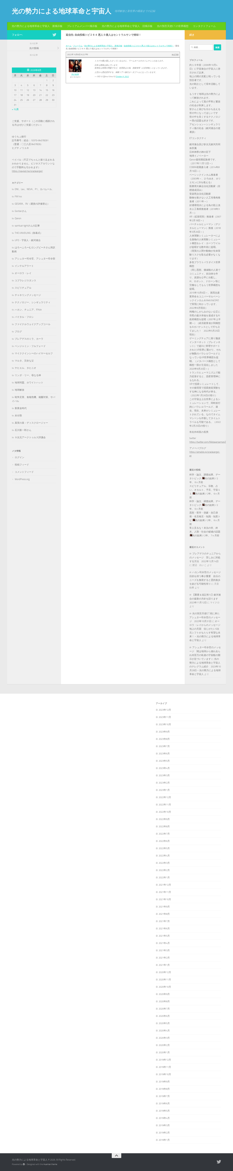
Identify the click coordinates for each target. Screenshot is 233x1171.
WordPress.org (22, 479)
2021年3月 (164, 950)
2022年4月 (164, 855)
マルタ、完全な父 (24, 360)
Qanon (18, 218)
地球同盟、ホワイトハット (29, 382)
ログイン (19, 457)
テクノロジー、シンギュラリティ (32, 302)
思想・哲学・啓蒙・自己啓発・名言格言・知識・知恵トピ (204, 516)
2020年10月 (165, 986)
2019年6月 (164, 1103)
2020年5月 (164, 1023)
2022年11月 (165, 804)
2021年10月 (165, 899)
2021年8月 (164, 914)
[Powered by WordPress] (24, 1164)
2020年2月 (164, 1045)
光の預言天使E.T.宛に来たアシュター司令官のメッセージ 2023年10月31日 (204, 617)
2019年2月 (164, 1132)
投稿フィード (22, 464)
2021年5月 (164, 935)
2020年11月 (165, 979)
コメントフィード (24, 472)
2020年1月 (164, 1052)
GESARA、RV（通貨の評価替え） (32, 203)
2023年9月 (164, 731)
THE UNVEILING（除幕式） (28, 233)
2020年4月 (164, 1030)
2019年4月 (164, 1118)
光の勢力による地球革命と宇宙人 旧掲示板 (127, 26)
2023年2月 (164, 782)
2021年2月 (164, 957)
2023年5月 (164, 760)
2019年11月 (165, 1067)
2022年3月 (164, 862)
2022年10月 (165, 811)
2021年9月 (164, 906)
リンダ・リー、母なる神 (28, 375)
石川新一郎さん (23, 430)
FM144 (18, 196)
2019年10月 (165, 1074)
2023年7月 (164, 746)
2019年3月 (164, 1125)
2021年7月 (164, 921)
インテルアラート (24, 266)
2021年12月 (165, 884)
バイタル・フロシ (24, 317)
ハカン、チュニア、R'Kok (28, 309)
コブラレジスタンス (25, 280)
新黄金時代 (21, 408)
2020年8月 (164, 1001)
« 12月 (15, 109)
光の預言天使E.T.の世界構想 (172, 26)
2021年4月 (164, 943)
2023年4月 (164, 768)
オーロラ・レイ (23, 273)
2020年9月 (164, 994)
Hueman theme (50, 1164)
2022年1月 (164, 877)
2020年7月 (164, 1008)
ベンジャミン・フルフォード (30, 346)
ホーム (68, 46)
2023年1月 (164, 790)
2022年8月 (164, 826)
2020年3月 (164, 1037)
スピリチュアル (23, 287)
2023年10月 (165, 724)
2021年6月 (164, 928)
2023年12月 (165, 709)
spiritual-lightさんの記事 (27, 225)
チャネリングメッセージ (28, 295)
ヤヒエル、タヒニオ (25, 368)
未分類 (18, 415)
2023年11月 (165, 717)
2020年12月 (165, 972)
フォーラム (78, 46)
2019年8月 (164, 1088)
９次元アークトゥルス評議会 (30, 437)
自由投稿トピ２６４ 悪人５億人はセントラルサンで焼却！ (149, 46)
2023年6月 (164, 753)
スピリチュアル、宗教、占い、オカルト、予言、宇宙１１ (204, 490)
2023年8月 (164, 739)
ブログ (18, 331)
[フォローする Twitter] (54, 35)
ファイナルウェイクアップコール (32, 324)
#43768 (175, 54)
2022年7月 (164, 833)
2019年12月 (165, 1059)
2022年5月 (164, 848)
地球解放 (19, 389)
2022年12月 (165, 797)
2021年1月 (164, 965)
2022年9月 (164, 819)
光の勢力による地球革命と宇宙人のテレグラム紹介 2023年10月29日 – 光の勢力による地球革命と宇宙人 (205, 667)
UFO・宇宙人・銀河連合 (28, 240)
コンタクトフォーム (204, 26)
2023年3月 (164, 775)
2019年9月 (164, 1081)
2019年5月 (164, 1110)
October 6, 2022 (122, 76)
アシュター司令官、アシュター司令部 (35, 258)
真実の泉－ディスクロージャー (31, 422)
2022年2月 (164, 870)
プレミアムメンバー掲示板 (82, 26)
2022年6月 (164, 841)
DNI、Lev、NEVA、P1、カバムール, (33, 189)
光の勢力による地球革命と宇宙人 (61, 11)
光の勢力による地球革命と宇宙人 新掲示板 (37, 26)
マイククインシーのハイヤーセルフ (34, 353)
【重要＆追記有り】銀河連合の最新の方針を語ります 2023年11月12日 (205, 598)
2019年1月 (164, 1140)
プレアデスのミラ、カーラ (29, 338)
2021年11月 (165, 892)
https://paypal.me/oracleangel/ (27, 171)
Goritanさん (21, 211)
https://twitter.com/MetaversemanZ (207, 442)
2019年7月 (164, 1096)
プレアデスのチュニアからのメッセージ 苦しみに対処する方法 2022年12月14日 (205, 557)
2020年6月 (164, 1016)
